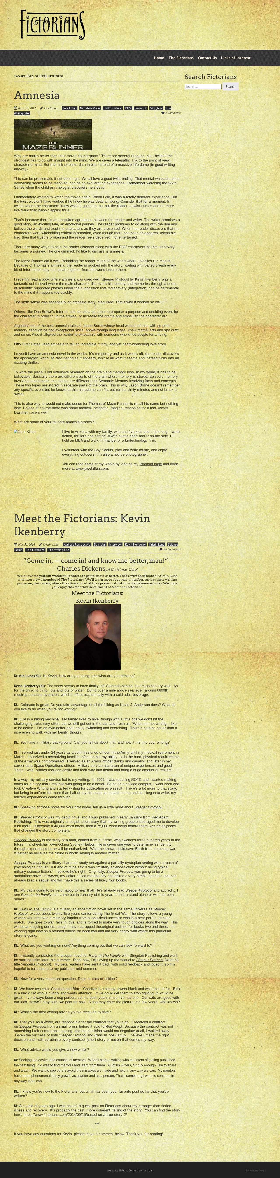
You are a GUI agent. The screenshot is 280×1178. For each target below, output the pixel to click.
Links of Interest (236, 57)
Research (141, 108)
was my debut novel (49, 817)
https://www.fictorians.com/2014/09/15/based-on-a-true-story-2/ (75, 1115)
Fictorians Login (256, 1170)
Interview (115, 544)
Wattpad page (151, 464)
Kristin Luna (50, 544)
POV (128, 108)
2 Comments (173, 113)
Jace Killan (50, 108)
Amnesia (37, 95)
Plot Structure (113, 108)
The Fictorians (181, 57)
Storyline (156, 108)
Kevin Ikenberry (135, 544)
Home (159, 57)
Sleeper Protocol (115, 279)
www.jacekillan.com (92, 468)
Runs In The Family (105, 955)
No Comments (172, 549)
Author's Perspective (77, 544)
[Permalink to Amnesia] (53, 122)
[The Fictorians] (52, 36)
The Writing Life (58, 550)
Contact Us (207, 57)
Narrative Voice (90, 108)
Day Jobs (99, 544)
